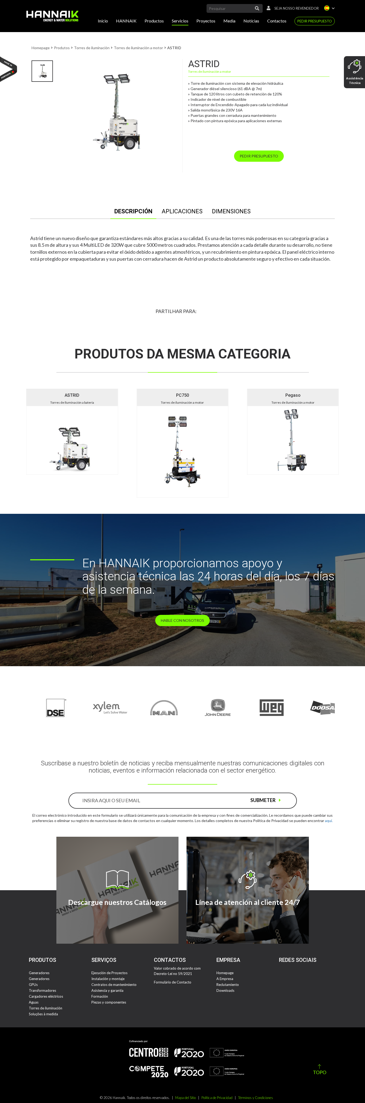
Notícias (251, 20)
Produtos (62, 47)
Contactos (276, 20)
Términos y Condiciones (255, 1098)
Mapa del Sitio (185, 1098)
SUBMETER (263, 800)
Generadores (39, 973)
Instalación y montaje (108, 979)
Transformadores (42, 990)
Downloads (225, 990)
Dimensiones (231, 211)
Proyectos (205, 20)
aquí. (329, 820)
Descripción (133, 211)
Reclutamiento (227, 984)
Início (103, 20)
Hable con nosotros (182, 620)
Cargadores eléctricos (46, 996)
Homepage (41, 47)
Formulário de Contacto (172, 982)
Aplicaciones (182, 211)
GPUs (33, 984)
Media (229, 20)
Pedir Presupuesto (314, 21)
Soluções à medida (43, 1014)
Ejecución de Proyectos (109, 973)
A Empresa (224, 979)
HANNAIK (126, 20)
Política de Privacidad (216, 1098)
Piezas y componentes (108, 1002)
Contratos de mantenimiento (114, 984)
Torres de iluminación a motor (138, 47)
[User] (267, 8)
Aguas (33, 1002)
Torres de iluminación (92, 47)
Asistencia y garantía (107, 990)
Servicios (180, 20)
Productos (154, 20)
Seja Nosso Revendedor (296, 8)
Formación (99, 996)
